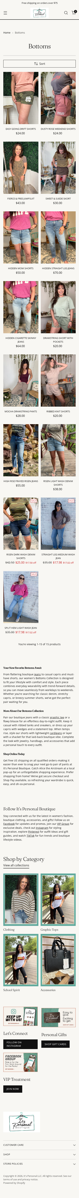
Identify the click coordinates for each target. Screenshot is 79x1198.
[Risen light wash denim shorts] (58, 450)
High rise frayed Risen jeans (20, 481)
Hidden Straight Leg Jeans (58, 268)
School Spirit (11, 990)
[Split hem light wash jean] (20, 597)
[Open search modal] (66, 13)
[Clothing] (20, 899)
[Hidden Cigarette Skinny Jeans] (20, 307)
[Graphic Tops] (58, 899)
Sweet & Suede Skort (58, 198)
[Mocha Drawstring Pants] (20, 380)
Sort (42, 64)
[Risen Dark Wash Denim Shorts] (20, 524)
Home (6, 32)
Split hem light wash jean (21, 627)
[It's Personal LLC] (39, 13)
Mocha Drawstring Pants (21, 411)
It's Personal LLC (33, 1176)
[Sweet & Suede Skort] (58, 168)
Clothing (9, 929)
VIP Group (63, 823)
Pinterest (33, 831)
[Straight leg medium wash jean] (58, 524)
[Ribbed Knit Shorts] (58, 380)
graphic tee (57, 717)
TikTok (30, 835)
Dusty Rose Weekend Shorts (58, 128)
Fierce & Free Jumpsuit (20, 198)
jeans (37, 674)
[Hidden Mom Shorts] (20, 237)
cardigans (56, 733)
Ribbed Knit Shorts (58, 411)
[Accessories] (58, 960)
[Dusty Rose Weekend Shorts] (58, 98)
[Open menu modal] (5, 13)
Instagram (42, 828)
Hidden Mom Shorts (20, 268)
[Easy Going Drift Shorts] (20, 98)
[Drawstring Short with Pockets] (58, 307)
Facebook (9, 823)
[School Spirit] (20, 960)
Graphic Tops (49, 929)
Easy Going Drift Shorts (21, 128)
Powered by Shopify (14, 1182)
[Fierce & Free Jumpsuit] (20, 168)
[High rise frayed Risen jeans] (20, 450)
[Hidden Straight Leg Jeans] (58, 237)
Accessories (48, 990)
